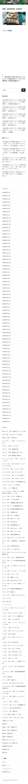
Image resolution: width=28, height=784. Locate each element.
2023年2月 (5, 326)
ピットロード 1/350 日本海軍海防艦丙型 (13, 671)
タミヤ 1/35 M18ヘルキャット (11, 528)
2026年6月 (5, 199)
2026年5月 (5, 202)
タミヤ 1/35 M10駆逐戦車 (9, 525)
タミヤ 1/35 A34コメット (9, 518)
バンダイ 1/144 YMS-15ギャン (11, 652)
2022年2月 (5, 364)
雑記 (3, 752)
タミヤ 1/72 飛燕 (7, 592)
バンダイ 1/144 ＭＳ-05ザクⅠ (11, 655)
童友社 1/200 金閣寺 (8, 727)
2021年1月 (5, 405)
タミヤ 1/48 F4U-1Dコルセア (10, 580)
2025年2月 (5, 249)
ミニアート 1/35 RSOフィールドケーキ (13, 696)
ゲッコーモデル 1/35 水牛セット (11, 478)
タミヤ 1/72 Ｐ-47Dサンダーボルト (12, 595)
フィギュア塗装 (6, 676)
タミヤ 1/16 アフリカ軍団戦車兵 (11, 506)
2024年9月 (5, 265)
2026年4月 (5, 205)
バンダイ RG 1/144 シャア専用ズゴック (14, 661)
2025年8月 (5, 230)
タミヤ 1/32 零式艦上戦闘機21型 (11, 509)
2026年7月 (5, 195)
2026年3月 (5, 208)
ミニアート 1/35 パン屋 (9, 701)
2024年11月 (5, 259)
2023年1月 (5, 329)
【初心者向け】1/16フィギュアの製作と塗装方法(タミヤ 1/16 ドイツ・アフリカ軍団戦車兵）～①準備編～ (14, 130)
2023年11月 (5, 297)
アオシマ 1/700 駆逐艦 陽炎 (10, 455)
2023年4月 (5, 319)
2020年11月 (5, 412)
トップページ (5, 604)
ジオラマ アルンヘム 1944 (10, 485)
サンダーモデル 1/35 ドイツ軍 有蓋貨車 (12, 481)
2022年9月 (5, 342)
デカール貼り (5, 601)
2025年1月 (5, 253)
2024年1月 (5, 291)
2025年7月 (5, 234)
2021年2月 (5, 402)
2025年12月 (5, 218)
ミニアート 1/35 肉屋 (8, 711)
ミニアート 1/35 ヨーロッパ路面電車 (12, 704)
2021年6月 (5, 390)
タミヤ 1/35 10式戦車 (8, 512)
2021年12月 (5, 370)
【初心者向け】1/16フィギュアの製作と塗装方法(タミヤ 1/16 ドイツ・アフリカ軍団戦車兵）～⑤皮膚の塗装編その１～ (14, 101)
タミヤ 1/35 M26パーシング (10, 531)
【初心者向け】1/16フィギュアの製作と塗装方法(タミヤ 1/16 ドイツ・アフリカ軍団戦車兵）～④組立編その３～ (14, 109)
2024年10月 (5, 262)
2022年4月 (5, 358)
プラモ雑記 (7, 2)
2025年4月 (5, 243)
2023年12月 (5, 294)
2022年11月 (5, 335)
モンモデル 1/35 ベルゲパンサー (11, 717)
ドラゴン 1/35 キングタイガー (11, 613)
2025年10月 (5, 224)
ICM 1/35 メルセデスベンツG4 (11, 434)
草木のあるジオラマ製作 (8, 743)
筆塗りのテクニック (7, 740)
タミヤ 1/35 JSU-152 (8, 521)
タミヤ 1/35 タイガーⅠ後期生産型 (12, 557)
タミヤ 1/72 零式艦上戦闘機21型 (11, 588)
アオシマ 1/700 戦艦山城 (9, 449)
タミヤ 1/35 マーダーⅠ (9, 574)
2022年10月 (5, 339)
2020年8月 (5, 421)
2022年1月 (5, 367)
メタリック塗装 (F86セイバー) (10, 714)
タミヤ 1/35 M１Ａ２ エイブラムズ (12, 537)
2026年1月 (5, 215)
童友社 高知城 (6, 736)
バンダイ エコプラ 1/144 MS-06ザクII (13, 666)
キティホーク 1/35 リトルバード (11, 469)
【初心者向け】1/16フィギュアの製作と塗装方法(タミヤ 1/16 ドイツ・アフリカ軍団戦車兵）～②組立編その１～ (14, 123)
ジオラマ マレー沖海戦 (8, 488)
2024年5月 (5, 278)
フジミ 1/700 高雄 (7, 680)
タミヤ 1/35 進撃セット (9, 577)
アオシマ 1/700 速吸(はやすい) (11, 452)
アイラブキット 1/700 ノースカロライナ (13, 441)
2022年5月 (5, 355)
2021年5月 (5, 393)
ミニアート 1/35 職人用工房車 (11, 708)
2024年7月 (5, 272)
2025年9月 (5, 227)
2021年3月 (5, 399)
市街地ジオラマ (6, 720)
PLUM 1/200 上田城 (8, 437)
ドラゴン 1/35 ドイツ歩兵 (9, 619)
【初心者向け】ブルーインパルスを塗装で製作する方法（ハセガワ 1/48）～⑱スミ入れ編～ (14, 159)
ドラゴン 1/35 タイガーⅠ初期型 (11, 616)
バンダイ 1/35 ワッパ (8, 658)
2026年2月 (5, 211)
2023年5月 (5, 316)
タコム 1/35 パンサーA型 (9, 499)
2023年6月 (5, 313)
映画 (3, 724)
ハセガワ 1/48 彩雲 (8, 634)
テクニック (5, 598)
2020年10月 (5, 415)
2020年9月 (5, 418)
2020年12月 (5, 409)
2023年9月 (5, 304)
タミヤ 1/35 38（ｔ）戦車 (9, 515)
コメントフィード (7, 768)
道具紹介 (4, 749)
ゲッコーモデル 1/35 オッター (11, 472)
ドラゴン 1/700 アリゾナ (9, 627)
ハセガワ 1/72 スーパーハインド (11, 645)
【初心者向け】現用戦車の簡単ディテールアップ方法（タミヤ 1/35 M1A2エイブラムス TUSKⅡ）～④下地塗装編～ (14, 143)
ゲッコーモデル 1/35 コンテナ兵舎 (12, 475)
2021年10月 (5, 377)
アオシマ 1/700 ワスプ (9, 446)
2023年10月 (5, 300)
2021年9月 (5, 380)
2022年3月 (5, 361)
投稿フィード (5, 765)
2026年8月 (5, 192)
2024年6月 (5, 275)
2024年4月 (5, 281)
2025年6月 (5, 237)
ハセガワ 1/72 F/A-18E (9, 642)
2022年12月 (5, 332)
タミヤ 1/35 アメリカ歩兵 (9, 549)
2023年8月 (5, 307)
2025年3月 (5, 246)
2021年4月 (5, 396)
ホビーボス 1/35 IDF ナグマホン (11, 683)
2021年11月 (5, 374)
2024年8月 (5, 269)
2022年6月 (5, 351)
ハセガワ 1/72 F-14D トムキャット (13, 637)
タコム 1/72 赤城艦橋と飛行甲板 (11, 502)
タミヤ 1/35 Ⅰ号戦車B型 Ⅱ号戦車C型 (13, 541)
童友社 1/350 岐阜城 (8, 730)
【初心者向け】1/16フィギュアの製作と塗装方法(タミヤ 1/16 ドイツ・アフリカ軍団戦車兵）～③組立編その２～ (14, 116)
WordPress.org (6, 771)
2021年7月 (5, 386)
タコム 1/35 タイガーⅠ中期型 (11, 496)
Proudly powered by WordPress (10, 780)
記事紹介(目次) (6, 746)
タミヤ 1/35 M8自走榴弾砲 (10, 534)
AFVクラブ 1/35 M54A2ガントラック (12, 431)
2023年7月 (5, 310)
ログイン (4, 762)
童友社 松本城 (6, 733)
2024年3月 (5, 284)
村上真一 (22, 152)
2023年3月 (5, 323)
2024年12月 (5, 256)
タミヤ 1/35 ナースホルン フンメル (12, 571)
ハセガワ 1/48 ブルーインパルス (11, 630)
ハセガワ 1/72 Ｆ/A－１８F (10, 648)
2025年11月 (5, 221)
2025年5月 (5, 240)
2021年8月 (5, 383)
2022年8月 (5, 345)
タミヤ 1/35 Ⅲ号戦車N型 (9, 546)
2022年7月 (5, 348)
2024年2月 (5, 288)
